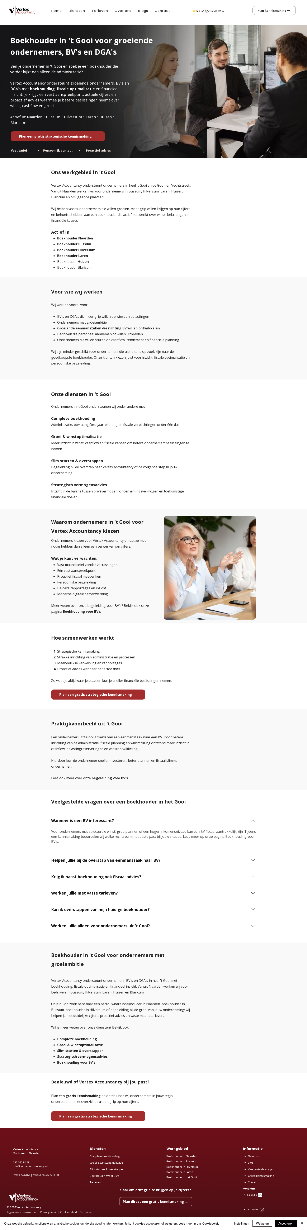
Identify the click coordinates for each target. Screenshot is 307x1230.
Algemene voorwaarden (22, 1212)
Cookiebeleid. (211, 1223)
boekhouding (42, 88)
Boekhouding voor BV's (82, 611)
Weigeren (262, 1223)
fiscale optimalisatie (76, 88)
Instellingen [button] (241, 1223)
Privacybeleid (48, 1212)
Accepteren (285, 1223)
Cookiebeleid (68, 1212)
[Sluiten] (301, 1223)
